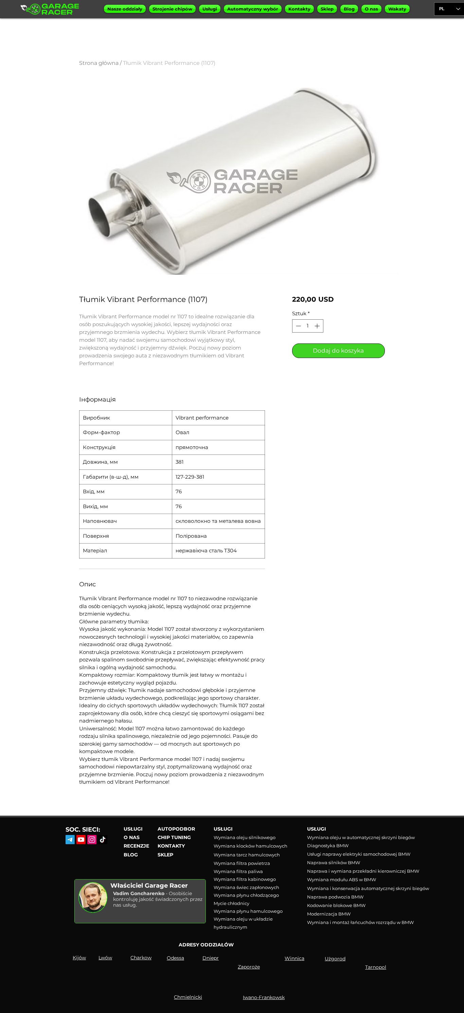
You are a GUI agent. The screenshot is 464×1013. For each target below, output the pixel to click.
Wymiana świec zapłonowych (246, 887)
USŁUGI (133, 829)
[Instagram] (91, 839)
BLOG (131, 855)
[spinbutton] (307, 326)
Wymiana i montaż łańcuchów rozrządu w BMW (360, 922)
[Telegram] (70, 839)
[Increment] (317, 326)
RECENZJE (136, 846)
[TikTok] (102, 839)
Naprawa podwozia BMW (335, 897)
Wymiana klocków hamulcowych (250, 846)
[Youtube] (81, 839)
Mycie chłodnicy (231, 903)
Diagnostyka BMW (328, 845)
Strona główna (99, 63)
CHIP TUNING (174, 837)
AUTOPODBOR (176, 829)
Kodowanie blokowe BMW (336, 905)
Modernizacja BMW (329, 914)
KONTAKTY (171, 846)
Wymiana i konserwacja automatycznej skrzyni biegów (368, 888)
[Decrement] (297, 326)
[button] (124, 9)
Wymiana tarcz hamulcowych (247, 854)
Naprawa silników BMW (333, 862)
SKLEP (165, 855)
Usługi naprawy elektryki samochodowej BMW (358, 854)
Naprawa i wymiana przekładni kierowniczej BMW (363, 871)
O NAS (132, 837)
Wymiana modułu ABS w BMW (341, 879)
